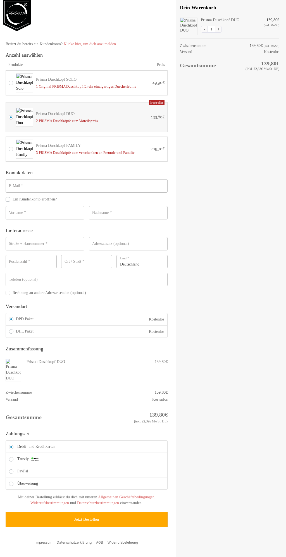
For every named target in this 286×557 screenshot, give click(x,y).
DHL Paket (25, 331)
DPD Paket (25, 319)
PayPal (22, 471)
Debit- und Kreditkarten (36, 446)
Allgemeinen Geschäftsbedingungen (126, 497)
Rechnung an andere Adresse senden (49, 293)
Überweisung (27, 483)
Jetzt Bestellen (86, 519)
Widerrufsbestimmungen (49, 503)
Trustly (23, 459)
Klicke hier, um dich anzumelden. (90, 44)
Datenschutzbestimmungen (98, 503)
